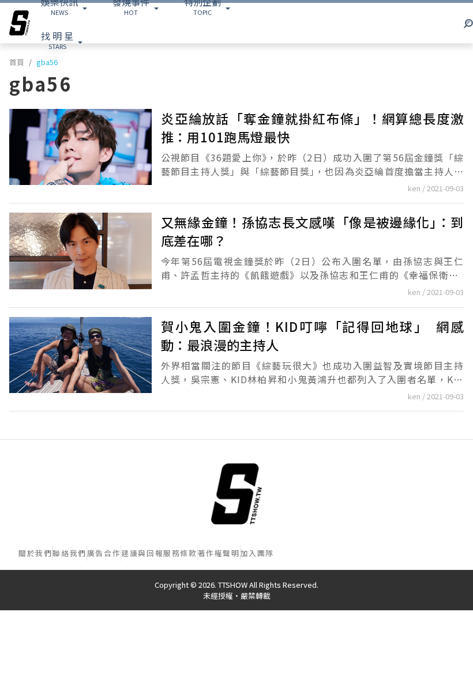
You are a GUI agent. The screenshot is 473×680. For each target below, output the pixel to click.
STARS (57, 40)
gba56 (47, 61)
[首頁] (236, 494)
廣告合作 (104, 552)
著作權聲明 (219, 552)
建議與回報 (142, 552)
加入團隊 (257, 552)
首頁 (16, 61)
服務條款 (180, 552)
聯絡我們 (69, 552)
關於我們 (35, 552)
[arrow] (19, 23)
